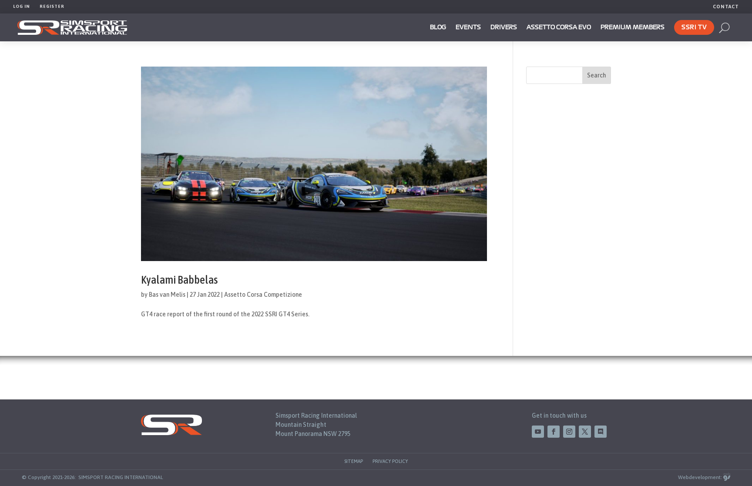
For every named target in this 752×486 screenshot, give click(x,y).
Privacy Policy (390, 461)
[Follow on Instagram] (569, 432)
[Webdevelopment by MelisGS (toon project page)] (726, 477)
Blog (438, 27)
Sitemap (353, 461)
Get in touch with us (559, 415)
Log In (21, 6)
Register (52, 6)
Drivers (503, 27)
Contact (726, 6)
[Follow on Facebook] (553, 432)
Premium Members (633, 27)
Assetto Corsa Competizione (263, 294)
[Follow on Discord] (600, 432)
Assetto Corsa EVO (559, 27)
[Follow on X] (585, 432)
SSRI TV (694, 27)
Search (596, 75)
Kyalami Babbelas (179, 279)
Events (468, 27)
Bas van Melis (167, 294)
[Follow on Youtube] (538, 432)
